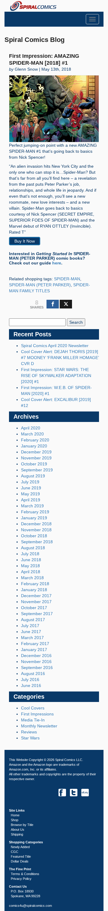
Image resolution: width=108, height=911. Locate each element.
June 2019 (31, 487)
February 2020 (35, 440)
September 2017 (37, 613)
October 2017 (34, 607)
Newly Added (20, 847)
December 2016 (36, 655)
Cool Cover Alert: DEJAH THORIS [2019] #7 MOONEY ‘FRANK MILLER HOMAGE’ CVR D (60, 357)
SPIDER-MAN (67, 278)
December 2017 (36, 595)
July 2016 (30, 679)
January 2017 (34, 649)
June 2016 (31, 685)
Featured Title (21, 856)
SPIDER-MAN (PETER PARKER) (40, 284)
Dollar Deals (19, 861)
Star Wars (30, 738)
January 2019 (34, 517)
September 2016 (37, 667)
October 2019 (34, 463)
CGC (14, 852)
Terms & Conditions (25, 874)
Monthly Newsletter (39, 726)
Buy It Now (24, 241)
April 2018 (30, 571)
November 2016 (36, 661)
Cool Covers (32, 708)
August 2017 (33, 619)
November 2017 (36, 601)
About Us (17, 829)
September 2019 (37, 469)
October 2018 (34, 535)
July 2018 (30, 553)
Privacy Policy (21, 878)
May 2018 (30, 565)
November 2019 (36, 458)
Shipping (17, 834)
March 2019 (32, 505)
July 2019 (30, 481)
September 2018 (37, 541)
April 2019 (30, 499)
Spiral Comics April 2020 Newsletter (54, 345)
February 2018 (35, 583)
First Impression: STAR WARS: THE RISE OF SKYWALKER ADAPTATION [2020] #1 (56, 375)
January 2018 (34, 589)
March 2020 (32, 434)
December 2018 (36, 523)
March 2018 (32, 577)
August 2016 (33, 673)
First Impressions (37, 714)
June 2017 (31, 631)
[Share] (52, 304)
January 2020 (34, 446)
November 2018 (36, 529)
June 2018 (31, 559)
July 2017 (30, 625)
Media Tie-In (33, 720)
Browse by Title (22, 825)
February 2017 (35, 643)
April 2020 (30, 428)
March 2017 (32, 637)
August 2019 (33, 475)
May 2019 (30, 493)
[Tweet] (66, 304)
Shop (14, 820)
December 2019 (36, 452)
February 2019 (35, 511)
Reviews (29, 732)
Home (15, 815)
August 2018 (33, 547)
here (56, 263)
